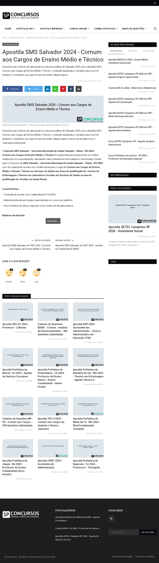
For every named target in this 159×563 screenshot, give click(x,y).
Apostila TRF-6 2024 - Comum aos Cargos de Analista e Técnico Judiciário (51, 423)
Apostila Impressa (16, 37)
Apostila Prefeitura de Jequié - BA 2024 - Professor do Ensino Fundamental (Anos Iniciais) (14, 467)
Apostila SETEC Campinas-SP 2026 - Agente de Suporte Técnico (77, 538)
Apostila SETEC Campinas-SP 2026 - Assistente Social (129, 229)
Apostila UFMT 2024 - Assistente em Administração (50, 464)
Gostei (9, 281)
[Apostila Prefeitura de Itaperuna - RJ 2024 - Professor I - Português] (88, 448)
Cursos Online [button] (79, 28)
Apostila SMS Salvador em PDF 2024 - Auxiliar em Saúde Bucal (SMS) (79, 247)
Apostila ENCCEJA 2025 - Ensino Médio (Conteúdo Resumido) (128, 61)
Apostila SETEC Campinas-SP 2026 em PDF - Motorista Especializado (130, 115)
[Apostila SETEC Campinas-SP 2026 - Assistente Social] (132, 209)
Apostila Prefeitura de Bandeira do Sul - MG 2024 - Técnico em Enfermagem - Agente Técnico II (88, 374)
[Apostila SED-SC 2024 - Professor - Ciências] (17, 312)
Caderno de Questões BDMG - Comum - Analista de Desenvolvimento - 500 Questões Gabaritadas (52, 329)
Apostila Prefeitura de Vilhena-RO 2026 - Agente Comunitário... (77, 519)
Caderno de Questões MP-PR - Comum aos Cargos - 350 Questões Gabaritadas (17, 422)
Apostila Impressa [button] (51, 28)
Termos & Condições (144, 556)
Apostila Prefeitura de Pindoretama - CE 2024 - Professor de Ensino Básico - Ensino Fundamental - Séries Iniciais (51, 378)
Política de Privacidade (122, 556)
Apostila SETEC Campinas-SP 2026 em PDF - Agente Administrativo (130, 129)
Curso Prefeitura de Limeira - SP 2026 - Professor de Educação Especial (128, 157)
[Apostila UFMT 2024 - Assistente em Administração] (53, 448)
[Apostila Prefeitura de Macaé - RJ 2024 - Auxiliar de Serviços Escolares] (17, 357)
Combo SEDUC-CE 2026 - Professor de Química (77, 528)
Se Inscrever (148, 532)
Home (8, 28)
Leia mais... (53, 221)
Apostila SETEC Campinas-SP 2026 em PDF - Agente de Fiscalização (130, 100)
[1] (155, 3)
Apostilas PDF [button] (25, 28)
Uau (36, 281)
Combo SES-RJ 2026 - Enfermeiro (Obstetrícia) (132, 88)
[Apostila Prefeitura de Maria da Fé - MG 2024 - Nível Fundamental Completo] (88, 406)
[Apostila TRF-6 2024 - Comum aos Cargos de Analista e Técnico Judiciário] (53, 406)
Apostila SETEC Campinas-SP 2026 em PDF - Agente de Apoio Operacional (130, 75)
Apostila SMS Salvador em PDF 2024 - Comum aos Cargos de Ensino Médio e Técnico (26, 247)
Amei (22, 281)
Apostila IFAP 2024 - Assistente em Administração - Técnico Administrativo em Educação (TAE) (87, 331)
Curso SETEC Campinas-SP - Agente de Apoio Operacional (131, 143)
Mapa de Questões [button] (133, 28)
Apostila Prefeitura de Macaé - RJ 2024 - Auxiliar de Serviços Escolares (17, 373)
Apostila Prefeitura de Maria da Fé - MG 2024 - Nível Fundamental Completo (86, 423)
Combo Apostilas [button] (105, 28)
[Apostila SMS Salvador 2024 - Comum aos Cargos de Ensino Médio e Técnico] (53, 109)
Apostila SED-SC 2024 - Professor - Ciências (15, 326)
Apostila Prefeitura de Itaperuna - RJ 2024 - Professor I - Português (86, 464)
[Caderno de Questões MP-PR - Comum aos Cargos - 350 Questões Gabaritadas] (17, 406)
